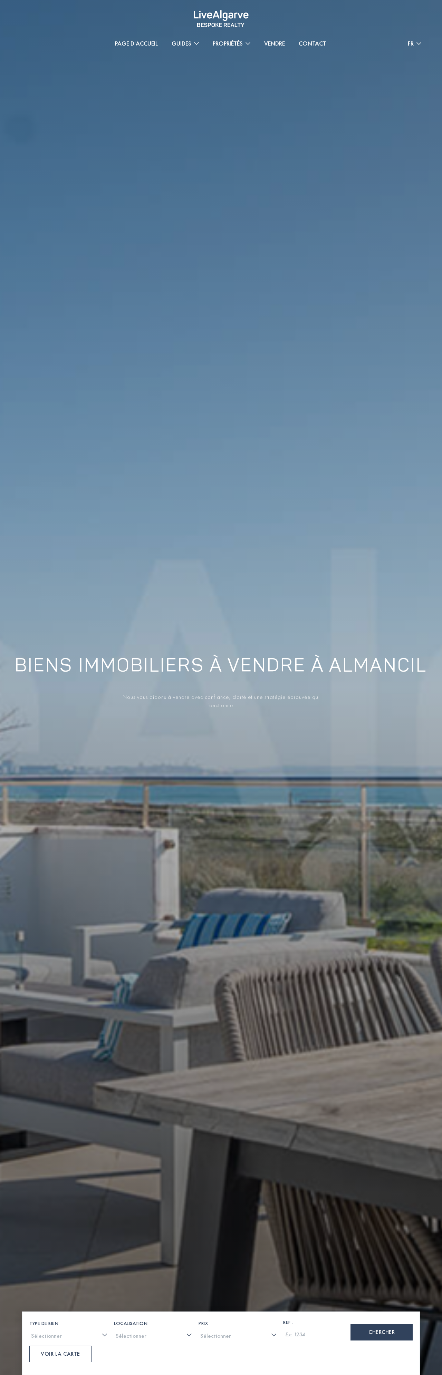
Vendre (274, 43)
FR (411, 43)
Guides (181, 43)
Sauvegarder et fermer (286, 1320)
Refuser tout (402, 1320)
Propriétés (228, 43)
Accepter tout (343, 1320)
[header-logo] (221, 18)
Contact (312, 43)
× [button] (427, 1293)
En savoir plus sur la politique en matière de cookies (76, 1320)
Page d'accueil (136, 43)
